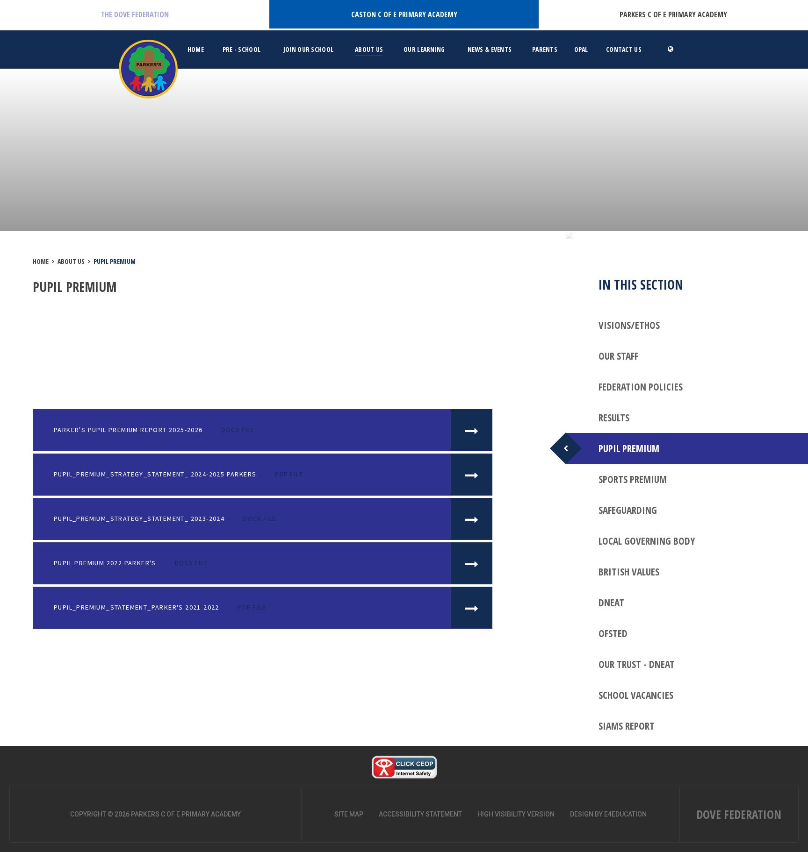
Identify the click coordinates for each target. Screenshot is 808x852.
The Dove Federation (135, 14)
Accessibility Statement (420, 814)
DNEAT (611, 602)
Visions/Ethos (629, 325)
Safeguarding (628, 510)
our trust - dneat (637, 664)
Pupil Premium (115, 261)
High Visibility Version (516, 814)
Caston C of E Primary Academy (404, 14)
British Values (629, 571)
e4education (625, 814)
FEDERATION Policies (641, 386)
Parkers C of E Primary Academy (673, 14)
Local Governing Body (647, 540)
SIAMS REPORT (627, 725)
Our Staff (618, 355)
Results (614, 417)
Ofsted (613, 633)
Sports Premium (633, 479)
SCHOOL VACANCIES (636, 695)
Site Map (348, 814)
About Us (71, 261)
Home (41, 261)
